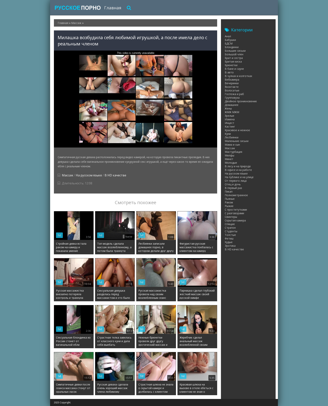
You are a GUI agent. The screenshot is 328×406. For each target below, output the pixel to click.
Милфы (229, 155)
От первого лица (236, 180)
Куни (228, 134)
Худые (229, 242)
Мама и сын (232, 144)
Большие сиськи (235, 50)
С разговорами (234, 213)
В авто (229, 72)
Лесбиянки (231, 137)
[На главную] (77, 7)
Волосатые (232, 90)
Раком (229, 202)
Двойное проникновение (241, 101)
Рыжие (229, 206)
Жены (228, 108)
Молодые (231, 162)
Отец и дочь (233, 184)
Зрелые (229, 115)
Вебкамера (232, 79)
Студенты (231, 231)
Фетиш (229, 238)
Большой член (234, 54)
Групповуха (232, 97)
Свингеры (231, 217)
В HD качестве (115, 175)
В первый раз (233, 188)
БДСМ (229, 43)
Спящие (230, 224)
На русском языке (89, 175)
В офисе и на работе (238, 170)
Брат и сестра (234, 58)
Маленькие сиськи (236, 141)
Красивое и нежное (237, 130)
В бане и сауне (234, 69)
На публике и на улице (239, 177)
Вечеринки (232, 83)
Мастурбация (233, 152)
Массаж (67, 175)
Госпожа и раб (234, 94)
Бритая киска (233, 61)
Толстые (230, 235)
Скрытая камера (235, 220)
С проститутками (236, 209)
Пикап (229, 191)
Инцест (229, 123)
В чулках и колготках (238, 76)
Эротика (230, 245)
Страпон (230, 227)
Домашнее (231, 105)
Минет (229, 159)
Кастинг (230, 126)
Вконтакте (232, 87)
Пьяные (230, 199)
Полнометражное (236, 195)
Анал (228, 36)
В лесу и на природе (238, 166)
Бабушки (230, 40)
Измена (230, 119)
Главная (112, 7)
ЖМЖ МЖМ (232, 112)
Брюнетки (231, 65)
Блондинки (232, 47)
